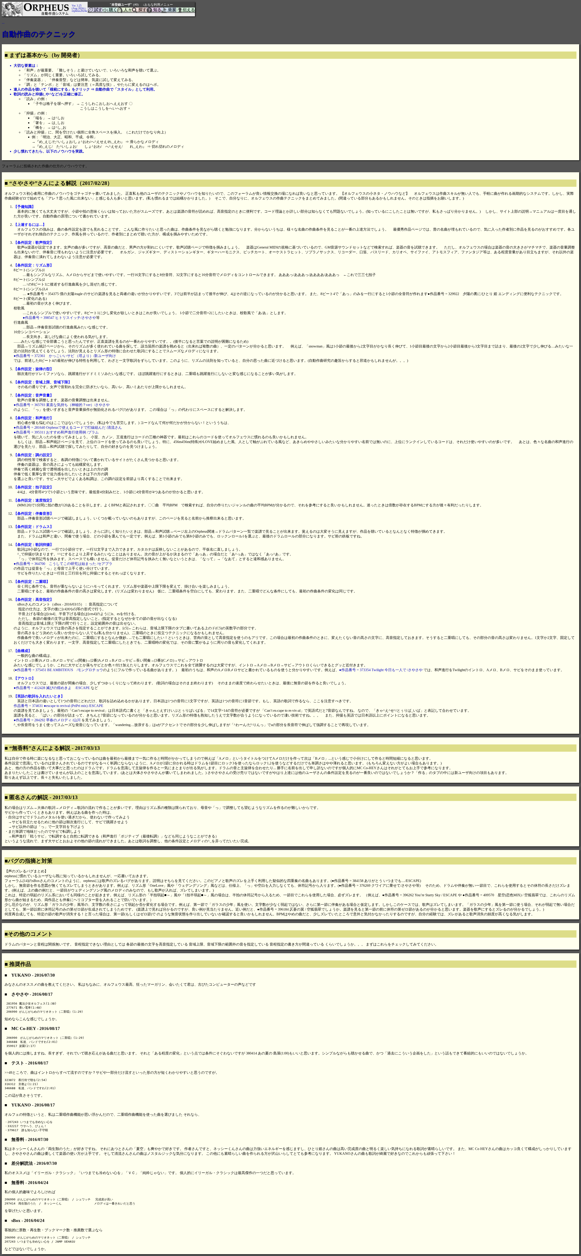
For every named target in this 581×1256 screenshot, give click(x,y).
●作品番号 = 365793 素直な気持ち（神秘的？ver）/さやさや (62, 405)
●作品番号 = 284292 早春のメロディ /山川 (47, 720)
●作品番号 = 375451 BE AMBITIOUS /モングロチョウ (59, 670)
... (3, 22)
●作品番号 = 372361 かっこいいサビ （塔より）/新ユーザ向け (65, 356)
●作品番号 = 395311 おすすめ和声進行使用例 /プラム (56, 432)
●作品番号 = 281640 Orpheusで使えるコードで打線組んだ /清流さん (68, 427)
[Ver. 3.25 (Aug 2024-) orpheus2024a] (71, 4)
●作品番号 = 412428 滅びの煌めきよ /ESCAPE (52, 688)
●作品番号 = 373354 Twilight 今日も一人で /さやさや (381, 670)
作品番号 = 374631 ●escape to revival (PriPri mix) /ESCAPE (58, 706)
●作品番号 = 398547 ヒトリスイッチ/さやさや (59, 318)
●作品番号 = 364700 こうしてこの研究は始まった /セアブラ (63, 564)
